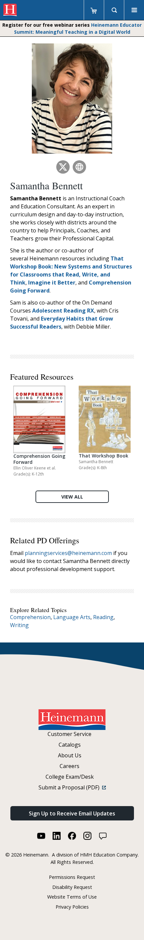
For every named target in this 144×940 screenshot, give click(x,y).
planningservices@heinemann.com (68, 553)
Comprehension (30, 617)
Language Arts (71, 617)
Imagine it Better (51, 282)
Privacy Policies (72, 907)
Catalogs (70, 744)
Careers (69, 766)
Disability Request (72, 887)
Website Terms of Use (72, 897)
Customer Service (69, 734)
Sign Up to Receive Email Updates (72, 813)
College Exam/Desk (70, 776)
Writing (19, 625)
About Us (69, 755)
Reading (103, 617)
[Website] (79, 167)
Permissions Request (72, 877)
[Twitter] (63, 167)
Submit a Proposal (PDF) (70, 787)
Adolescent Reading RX (63, 310)
